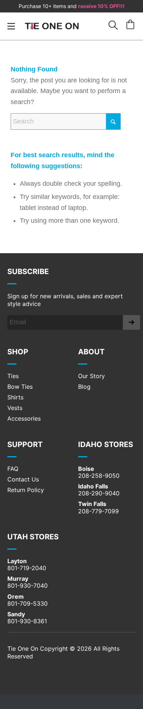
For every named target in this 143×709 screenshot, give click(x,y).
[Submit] (131, 322)
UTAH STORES (33, 536)
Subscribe (28, 271)
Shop (17, 351)
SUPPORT (25, 444)
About (91, 351)
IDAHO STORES (105, 444)
